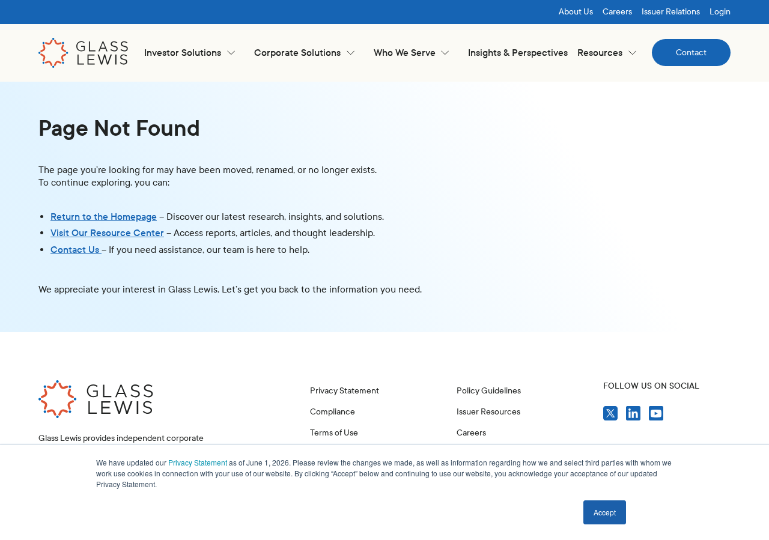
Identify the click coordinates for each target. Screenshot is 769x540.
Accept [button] (605, 512)
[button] (189, 52)
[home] (83, 53)
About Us (576, 12)
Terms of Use (334, 433)
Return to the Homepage (103, 216)
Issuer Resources (488, 412)
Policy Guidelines (489, 391)
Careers (617, 12)
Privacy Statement (197, 462)
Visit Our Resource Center (107, 232)
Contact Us (76, 249)
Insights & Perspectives (518, 52)
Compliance (332, 412)
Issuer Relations (671, 12)
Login (720, 12)
